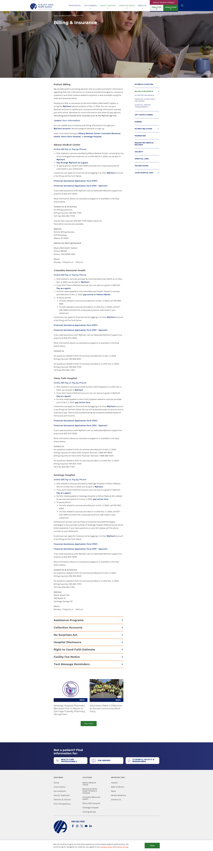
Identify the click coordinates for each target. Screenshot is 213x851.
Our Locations (90, 5)
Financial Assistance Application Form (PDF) (75, 181)
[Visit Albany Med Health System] (60, 833)
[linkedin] (90, 826)
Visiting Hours (141, 166)
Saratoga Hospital (93, 136)
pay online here (82, 402)
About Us (142, 5)
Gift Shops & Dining (144, 115)
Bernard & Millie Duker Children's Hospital (89, 791)
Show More (88, 724)
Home (56, 15)
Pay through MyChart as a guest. (72, 162)
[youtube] (86, 826)
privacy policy (107, 847)
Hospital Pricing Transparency (143, 106)
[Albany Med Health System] (41, 6)
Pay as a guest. (63, 288)
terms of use (122, 847)
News (113, 791)
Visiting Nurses (89, 812)
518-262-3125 (78, 821)
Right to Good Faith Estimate (74, 649)
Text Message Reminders (72, 664)
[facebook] (72, 826)
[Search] (182, 5)
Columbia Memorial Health (91, 798)
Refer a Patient (117, 787)
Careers (114, 783)
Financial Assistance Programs (145, 100)
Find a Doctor (75, 5)
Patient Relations (143, 129)
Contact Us (116, 800)
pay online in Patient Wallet (96, 294)
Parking (138, 122)
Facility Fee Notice (67, 656)
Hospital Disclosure (67, 642)
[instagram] (77, 826)
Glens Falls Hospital (71, 136)
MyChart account (62, 128)
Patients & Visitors (127, 5)
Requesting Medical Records (144, 144)
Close (152, 846)
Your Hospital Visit (144, 173)
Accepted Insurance (144, 95)
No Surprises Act (65, 634)
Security (139, 152)
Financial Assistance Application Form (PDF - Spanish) (80, 186)
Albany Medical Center (89, 133)
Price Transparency (62, 804)
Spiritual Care (142, 159)
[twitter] (81, 826)
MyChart (67, 106)
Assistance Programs (69, 620)
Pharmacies (140, 136)
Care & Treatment (108, 5)
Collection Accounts (68, 627)
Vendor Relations (118, 795)
